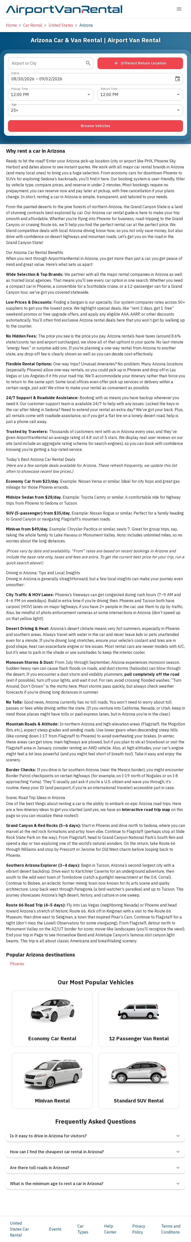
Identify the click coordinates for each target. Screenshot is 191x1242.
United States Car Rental (19, 1229)
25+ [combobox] (14, 110)
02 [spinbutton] (48, 78)
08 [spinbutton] (13, 78)
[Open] (88, 63)
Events (55, 1229)
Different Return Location (143, 63)
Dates (15, 73)
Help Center (110, 1229)
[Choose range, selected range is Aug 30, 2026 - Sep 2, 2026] (178, 79)
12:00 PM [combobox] (20, 94)
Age (14, 104)
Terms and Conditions (170, 1229)
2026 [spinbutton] (30, 78)
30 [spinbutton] (20, 78)
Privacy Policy (138, 1229)
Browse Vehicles (95, 125)
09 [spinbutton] (41, 78)
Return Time (109, 88)
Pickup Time (19, 88)
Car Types (82, 1229)
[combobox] (47, 63)
